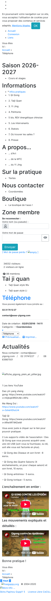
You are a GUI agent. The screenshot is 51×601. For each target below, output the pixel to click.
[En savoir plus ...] (8, 587)
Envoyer (10, 247)
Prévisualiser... (13, 337)
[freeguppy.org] (10, 584)
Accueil (6, 50)
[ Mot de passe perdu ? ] (20, 252)
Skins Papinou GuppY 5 (13, 591)
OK (36, 25)
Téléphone (16, 297)
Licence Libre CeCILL (39, 591)
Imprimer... (31, 337)
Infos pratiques (17, 91)
